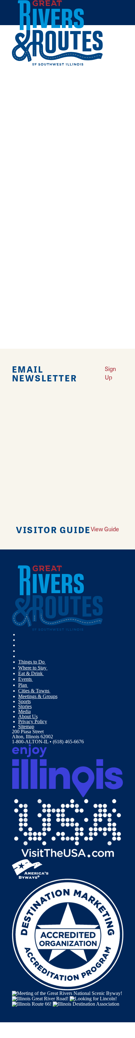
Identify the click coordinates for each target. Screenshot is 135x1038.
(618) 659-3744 (55, 180)
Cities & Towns (34, 690)
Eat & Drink (31, 673)
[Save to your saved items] (20, 137)
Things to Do (32, 661)
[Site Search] (109, 80)
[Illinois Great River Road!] (40, 998)
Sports (24, 701)
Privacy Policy (32, 721)
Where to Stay (33, 667)
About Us (28, 716)
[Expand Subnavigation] (48, 662)
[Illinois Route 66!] (31, 1003)
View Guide (105, 529)
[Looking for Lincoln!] (93, 998)
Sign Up (110, 372)
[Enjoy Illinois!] (67, 770)
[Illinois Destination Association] (86, 1003)
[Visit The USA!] (67, 827)
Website (22, 239)
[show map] (14, 137)
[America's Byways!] (30, 868)
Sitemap (26, 726)
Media (24, 711)
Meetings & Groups (37, 696)
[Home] (57, 64)
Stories (25, 706)
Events (25, 679)
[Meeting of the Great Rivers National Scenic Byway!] (67, 992)
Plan (23, 685)
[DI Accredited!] (67, 934)
